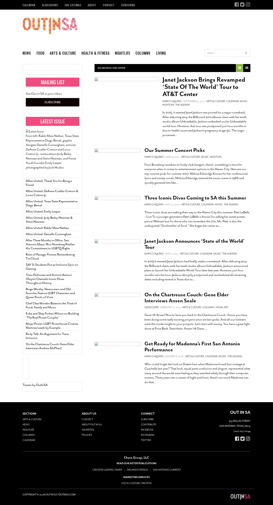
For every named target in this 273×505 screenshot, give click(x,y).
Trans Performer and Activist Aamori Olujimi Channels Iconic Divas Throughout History (49, 279)
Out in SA (50, 26)
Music (244, 101)
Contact (109, 5)
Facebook (147, 429)
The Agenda (182, 104)
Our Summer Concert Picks (174, 150)
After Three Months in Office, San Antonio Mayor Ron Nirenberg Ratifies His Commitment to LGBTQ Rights (50, 244)
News (27, 53)
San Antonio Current (167, 469)
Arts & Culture (63, 53)
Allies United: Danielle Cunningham (48, 234)
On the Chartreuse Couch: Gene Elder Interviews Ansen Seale (186, 297)
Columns (143, 53)
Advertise (88, 429)
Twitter (146, 440)
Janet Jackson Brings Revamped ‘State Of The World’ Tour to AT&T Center (203, 87)
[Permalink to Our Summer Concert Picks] (117, 162)
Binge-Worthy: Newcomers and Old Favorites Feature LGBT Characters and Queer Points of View (50, 293)
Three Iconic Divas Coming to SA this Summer (195, 197)
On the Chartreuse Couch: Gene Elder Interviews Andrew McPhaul (50, 346)
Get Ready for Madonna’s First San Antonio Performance (192, 346)
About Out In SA (92, 424)
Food (41, 53)
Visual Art (221, 307)
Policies (87, 435)
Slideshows (50, 5)
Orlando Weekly (137, 469)
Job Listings (73, 5)
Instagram (147, 435)
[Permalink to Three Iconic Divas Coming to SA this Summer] (117, 210)
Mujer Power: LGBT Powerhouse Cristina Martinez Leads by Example (52, 326)
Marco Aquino (172, 101)
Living (161, 53)
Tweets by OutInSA (35, 385)
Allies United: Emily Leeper (43, 211)
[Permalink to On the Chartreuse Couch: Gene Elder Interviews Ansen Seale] (117, 306)
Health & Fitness (96, 53)
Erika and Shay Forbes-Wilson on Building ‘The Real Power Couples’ (52, 316)
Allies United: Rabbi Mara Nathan (47, 228)
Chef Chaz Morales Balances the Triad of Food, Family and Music (51, 305)
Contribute (148, 424)
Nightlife (122, 53)
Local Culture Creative (136, 483)
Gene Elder (151, 307)
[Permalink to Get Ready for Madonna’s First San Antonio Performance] (117, 355)
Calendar (29, 5)
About (92, 5)
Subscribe (128, 5)
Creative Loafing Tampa (107, 469)
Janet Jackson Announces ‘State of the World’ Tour (194, 244)
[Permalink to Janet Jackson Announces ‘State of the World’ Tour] (117, 253)
